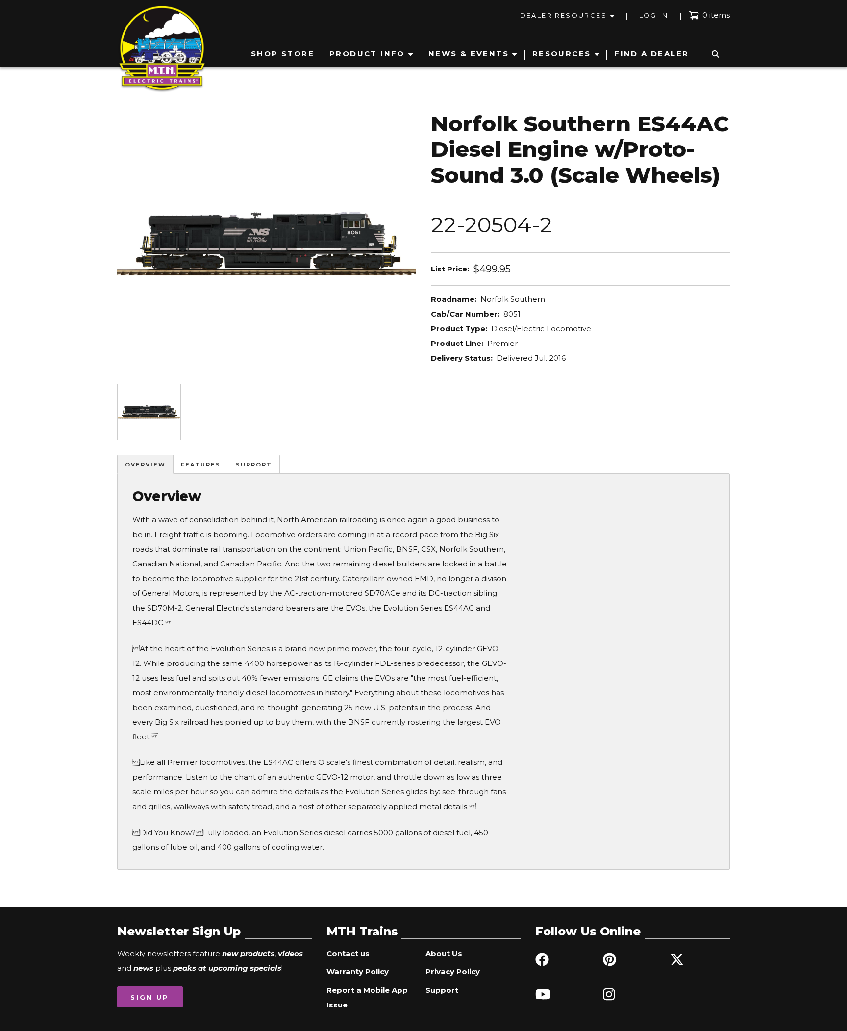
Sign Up (149, 997)
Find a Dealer (651, 53)
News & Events (468, 53)
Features (201, 464)
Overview (145, 464)
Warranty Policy (357, 971)
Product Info (367, 53)
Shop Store (282, 53)
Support (254, 464)
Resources (561, 53)
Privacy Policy (452, 971)
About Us (443, 953)
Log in (653, 15)
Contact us (348, 953)
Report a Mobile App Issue (367, 997)
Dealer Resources (563, 15)
